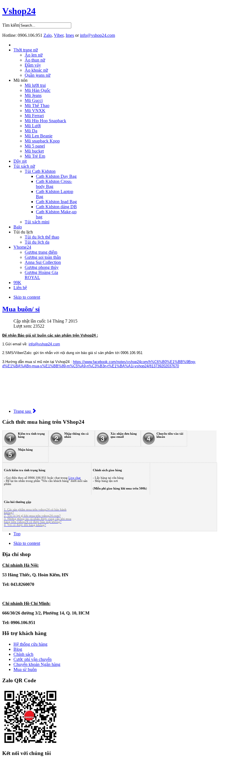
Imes (70, 35)
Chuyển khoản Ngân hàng (36, 664)
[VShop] (30, 743)
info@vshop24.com (97, 35)
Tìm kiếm (10, 25)
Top (16, 533)
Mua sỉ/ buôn (25, 669)
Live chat (74, 477)
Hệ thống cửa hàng (30, 644)
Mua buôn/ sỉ (21, 309)
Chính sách (23, 654)
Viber (58, 35)
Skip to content (26, 297)
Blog (17, 649)
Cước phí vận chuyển (32, 659)
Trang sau (22, 411)
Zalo (47, 35)
